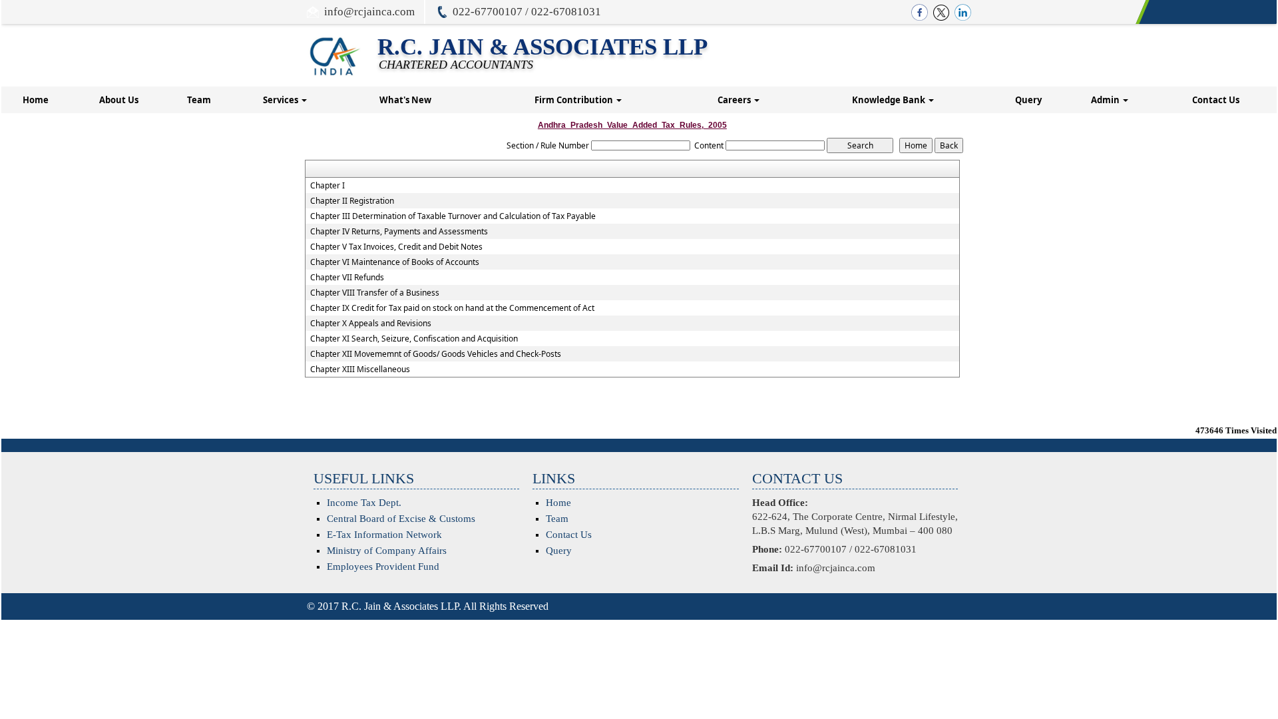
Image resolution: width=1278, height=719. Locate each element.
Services (281, 100)
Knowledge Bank (889, 100)
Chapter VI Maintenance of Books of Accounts (394, 262)
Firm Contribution (574, 100)
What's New (405, 100)
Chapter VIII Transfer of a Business (374, 293)
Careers (735, 100)
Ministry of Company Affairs (387, 550)
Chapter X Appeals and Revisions (370, 323)
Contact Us (1215, 100)
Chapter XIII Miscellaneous (360, 369)
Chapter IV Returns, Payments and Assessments (399, 231)
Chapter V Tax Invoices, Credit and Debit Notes (396, 247)
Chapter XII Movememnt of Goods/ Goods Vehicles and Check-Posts (435, 354)
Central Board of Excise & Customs (401, 518)
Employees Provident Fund (383, 566)
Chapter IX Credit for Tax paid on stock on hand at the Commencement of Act (452, 308)
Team (199, 100)
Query (1028, 100)
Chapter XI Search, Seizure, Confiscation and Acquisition (414, 339)
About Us (118, 100)
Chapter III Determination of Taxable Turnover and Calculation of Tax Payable (453, 216)
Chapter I (327, 185)
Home (36, 100)
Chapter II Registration (352, 201)
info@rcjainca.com (369, 11)
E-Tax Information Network (384, 534)
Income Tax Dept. (364, 502)
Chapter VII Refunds (347, 277)
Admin (1106, 100)
